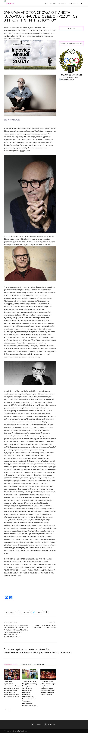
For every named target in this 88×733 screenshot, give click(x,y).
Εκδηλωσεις (72, 3)
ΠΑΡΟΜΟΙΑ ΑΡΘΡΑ (10, 665)
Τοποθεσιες (62, 3)
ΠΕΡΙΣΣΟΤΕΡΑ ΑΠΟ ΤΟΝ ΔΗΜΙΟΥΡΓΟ (32, 665)
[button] (81, 3)
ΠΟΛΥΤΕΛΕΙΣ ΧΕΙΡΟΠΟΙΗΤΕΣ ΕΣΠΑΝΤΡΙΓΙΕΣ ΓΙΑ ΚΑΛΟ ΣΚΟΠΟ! (44, 626)
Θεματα (52, 3)
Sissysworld (65, 652)
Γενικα (45, 3)
